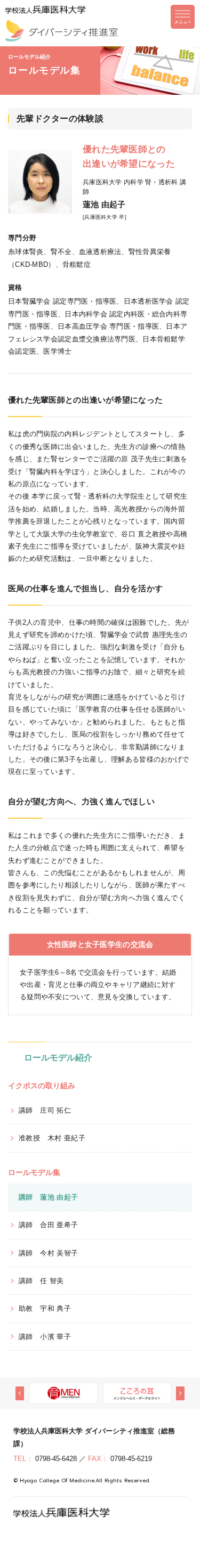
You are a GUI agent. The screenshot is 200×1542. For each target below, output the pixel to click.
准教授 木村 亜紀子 (52, 1138)
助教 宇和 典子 (45, 1308)
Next (180, 1393)
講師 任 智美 (41, 1281)
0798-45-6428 (56, 1459)
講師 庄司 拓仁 (45, 1110)
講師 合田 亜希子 (48, 1225)
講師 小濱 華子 (45, 1337)
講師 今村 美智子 (48, 1253)
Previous (19, 1393)
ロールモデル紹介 (58, 1057)
